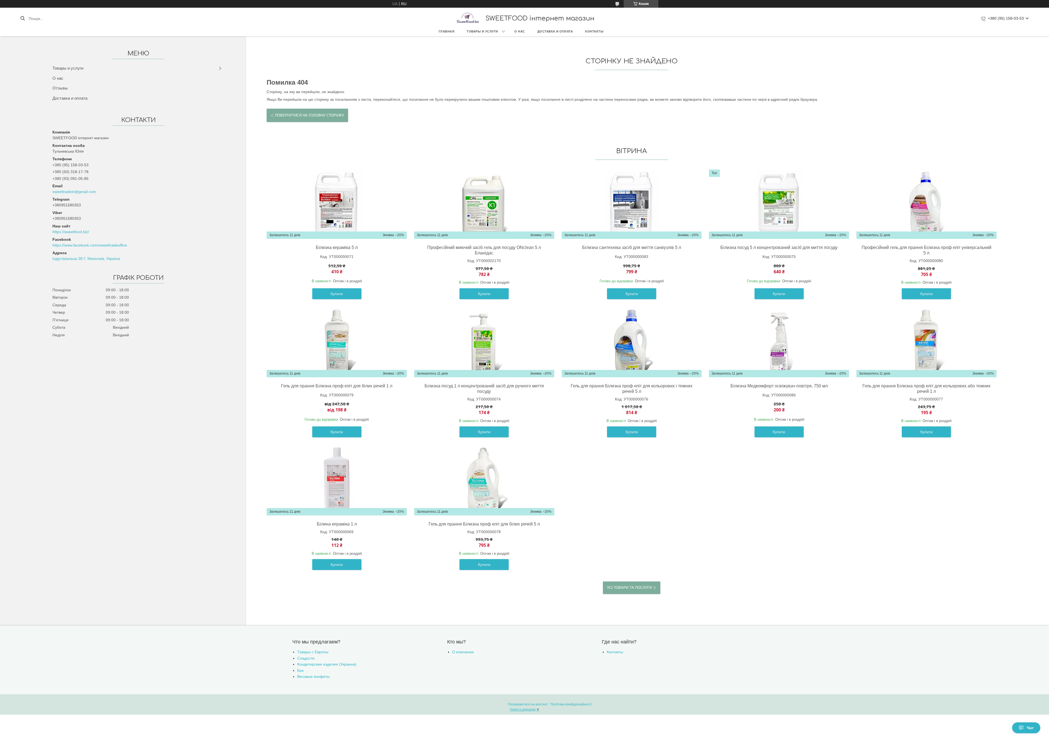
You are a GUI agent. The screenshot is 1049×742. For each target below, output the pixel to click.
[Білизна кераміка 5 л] (337, 204)
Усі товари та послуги (629, 588)
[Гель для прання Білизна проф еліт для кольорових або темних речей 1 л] (926, 342)
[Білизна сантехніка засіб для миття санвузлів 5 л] (631, 204)
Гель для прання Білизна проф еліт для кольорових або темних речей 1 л (926, 389)
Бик (300, 670)
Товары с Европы (312, 652)
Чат (1030, 728)
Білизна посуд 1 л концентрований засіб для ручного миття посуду (484, 389)
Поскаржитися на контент (528, 704)
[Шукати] (22, 18)
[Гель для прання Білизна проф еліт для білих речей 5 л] (484, 480)
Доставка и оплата (555, 31)
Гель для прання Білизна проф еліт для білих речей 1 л (336, 386)
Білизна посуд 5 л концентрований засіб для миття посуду (779, 247)
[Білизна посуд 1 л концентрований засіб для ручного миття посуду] (484, 342)
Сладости (305, 658)
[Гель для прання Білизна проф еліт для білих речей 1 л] (337, 342)
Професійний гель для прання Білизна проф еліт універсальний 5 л (926, 250)
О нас (519, 31)
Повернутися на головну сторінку (309, 115)
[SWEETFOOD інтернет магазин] (467, 18)
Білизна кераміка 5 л (337, 247)
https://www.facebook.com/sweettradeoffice (89, 245)
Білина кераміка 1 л (337, 524)
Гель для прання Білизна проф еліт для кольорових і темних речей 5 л (632, 389)
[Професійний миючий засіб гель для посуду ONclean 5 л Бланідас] (484, 204)
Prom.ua (550, 699)
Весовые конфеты (313, 676)
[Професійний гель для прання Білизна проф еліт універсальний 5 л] (926, 204)
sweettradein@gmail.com (74, 191)
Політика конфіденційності (571, 704)
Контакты (594, 31)
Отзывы (60, 88)
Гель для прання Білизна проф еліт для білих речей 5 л (484, 524)
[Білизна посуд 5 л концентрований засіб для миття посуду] (779, 204)
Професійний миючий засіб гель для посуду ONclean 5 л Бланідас (484, 250)
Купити (337, 294)
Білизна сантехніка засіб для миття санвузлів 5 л (631, 247)
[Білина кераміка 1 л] (337, 480)
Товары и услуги (482, 31)
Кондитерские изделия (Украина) (326, 664)
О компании (463, 652)
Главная (447, 31)
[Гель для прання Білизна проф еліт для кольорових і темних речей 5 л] (631, 342)
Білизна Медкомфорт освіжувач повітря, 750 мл (779, 386)
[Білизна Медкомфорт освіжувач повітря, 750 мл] (779, 342)
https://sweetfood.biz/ (70, 232)
